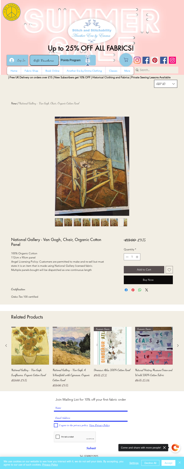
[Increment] (137, 257)
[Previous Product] (6, 345)
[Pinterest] (154, 60)
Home (14, 103)
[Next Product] (178, 345)
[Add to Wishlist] (169, 269)
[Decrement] (126, 257)
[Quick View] (30, 346)
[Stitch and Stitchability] (146, 60)
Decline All (150, 463)
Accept (168, 463)
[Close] (180, 463)
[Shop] (125, 60)
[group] (92, 357)
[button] (165, 84)
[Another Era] (163, 60)
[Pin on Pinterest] (133, 290)
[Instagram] (137, 60)
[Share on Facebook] (126, 290)
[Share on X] (146, 290)
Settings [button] (134, 463)
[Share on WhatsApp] (140, 290)
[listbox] (165, 84)
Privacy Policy (50, 464)
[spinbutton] (132, 257)
